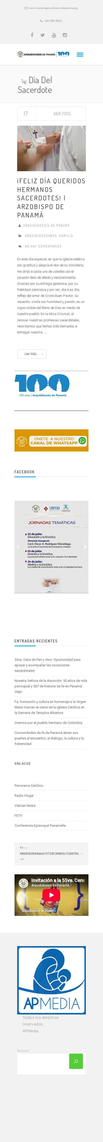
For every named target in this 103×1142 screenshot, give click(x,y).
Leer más (31, 354)
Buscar (23, 1051)
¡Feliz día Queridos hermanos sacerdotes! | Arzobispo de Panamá (51, 197)
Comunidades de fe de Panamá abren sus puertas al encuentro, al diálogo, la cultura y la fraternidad (49, 738)
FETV (18, 816)
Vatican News (25, 806)
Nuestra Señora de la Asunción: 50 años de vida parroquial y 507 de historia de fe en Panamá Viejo (51, 686)
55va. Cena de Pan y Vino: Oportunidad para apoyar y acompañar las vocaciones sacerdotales (48, 665)
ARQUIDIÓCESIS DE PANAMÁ (46, 225)
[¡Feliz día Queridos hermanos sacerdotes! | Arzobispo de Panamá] (51, 148)
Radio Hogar (24, 796)
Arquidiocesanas (41, 236)
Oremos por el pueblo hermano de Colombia (48, 723)
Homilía (66, 236)
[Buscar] (76, 1061)
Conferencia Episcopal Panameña (40, 826)
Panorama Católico (29, 786)
